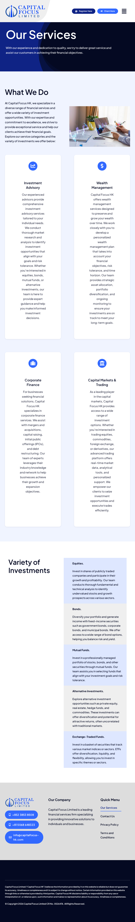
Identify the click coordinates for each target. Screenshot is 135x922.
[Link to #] (124, 11)
